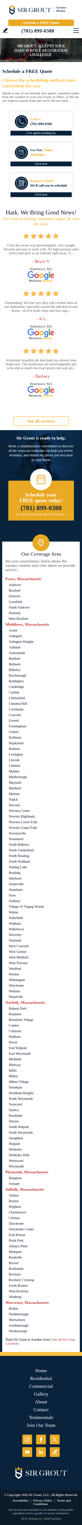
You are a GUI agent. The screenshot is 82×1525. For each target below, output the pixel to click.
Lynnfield (15, 602)
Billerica (14, 670)
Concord (15, 715)
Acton (13, 630)
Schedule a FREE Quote (41, 22)
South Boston (18, 1285)
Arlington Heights (21, 641)
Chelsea (14, 1218)
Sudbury (15, 901)
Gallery (41, 1394)
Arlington (15, 636)
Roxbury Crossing (21, 1280)
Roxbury (15, 1274)
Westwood (16, 1161)
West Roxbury (19, 1291)
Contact (41, 1409)
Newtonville (17, 833)
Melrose (14, 794)
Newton (14, 805)
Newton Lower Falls (23, 822)
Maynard (15, 782)
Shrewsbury (17, 1320)
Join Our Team (41, 1425)
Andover (15, 585)
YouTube (27, 1452)
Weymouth (16, 1166)
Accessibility (20, 1500)
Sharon (14, 1121)
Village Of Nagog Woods (26, 906)
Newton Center (19, 811)
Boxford (14, 590)
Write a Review (5, 30)
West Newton (18, 963)
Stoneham (16, 889)
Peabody (15, 613)
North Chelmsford (21, 850)
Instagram (27, 1439)
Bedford (14, 658)
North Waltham (19, 861)
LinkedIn (41, 1452)
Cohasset (15, 1031)
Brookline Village (21, 1020)
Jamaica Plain (18, 1246)
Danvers (14, 596)
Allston (14, 1195)
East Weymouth (20, 1053)
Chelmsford (17, 698)
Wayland (15, 940)
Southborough (18, 1325)
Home (41, 1370)
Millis (13, 1070)
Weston (14, 974)
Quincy (14, 1110)
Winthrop (15, 1297)
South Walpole (19, 1127)
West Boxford (18, 618)
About (41, 1401)
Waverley (15, 935)
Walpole (14, 1144)
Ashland (14, 647)
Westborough (18, 1331)
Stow (12, 895)
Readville (15, 1257)
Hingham (15, 1178)
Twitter (55, 1439)
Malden (14, 771)
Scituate (14, 1183)
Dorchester (16, 1223)
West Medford (18, 957)
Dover (13, 1042)
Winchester (16, 985)
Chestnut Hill (18, 703)
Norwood (15, 1104)
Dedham (15, 1036)
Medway (15, 1065)
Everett (14, 720)
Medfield (15, 1059)
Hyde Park (16, 1240)
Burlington (16, 681)
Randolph (15, 1115)
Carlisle (14, 692)
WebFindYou (52, 1518)
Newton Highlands (22, 816)
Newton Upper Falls (23, 827)
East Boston (17, 1235)
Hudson (14, 749)
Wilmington (17, 980)
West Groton (17, 952)
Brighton (15, 1206)
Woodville (16, 997)
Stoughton (16, 1138)
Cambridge (16, 687)
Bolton (13, 1308)
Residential (41, 1378)
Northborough (18, 1314)
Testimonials (41, 1417)
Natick (13, 799)
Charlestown (17, 1212)
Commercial (41, 1386)
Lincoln (14, 760)
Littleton (14, 765)
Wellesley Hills (19, 1155)
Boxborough (17, 675)
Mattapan (15, 1252)
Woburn (14, 991)
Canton (14, 1025)
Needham (15, 1087)
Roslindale (16, 1268)
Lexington (16, 754)
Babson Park (17, 1008)
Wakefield (16, 918)
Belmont (15, 664)
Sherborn (15, 878)
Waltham (15, 923)
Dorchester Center (21, 1229)
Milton (13, 1076)
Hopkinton (16, 743)
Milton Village (19, 1082)
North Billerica (19, 844)
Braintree (15, 1014)
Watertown (16, 929)
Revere (14, 1263)
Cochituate (16, 709)
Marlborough (18, 777)
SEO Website (29, 1518)
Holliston (15, 737)
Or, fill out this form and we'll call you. (41, 514)
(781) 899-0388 (37, 31)
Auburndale (17, 653)
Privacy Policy (42, 1500)
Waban (13, 912)
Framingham (17, 726)
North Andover (19, 607)
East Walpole (18, 1048)
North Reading (19, 856)
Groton (14, 732)
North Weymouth (21, 1098)
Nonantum (16, 839)
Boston (14, 1201)
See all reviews (41, 421)
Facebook (41, 1439)
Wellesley (15, 1149)
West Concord (18, 946)
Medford (15, 788)
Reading (14, 873)
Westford (15, 968)
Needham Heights (21, 1093)
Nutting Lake (18, 867)
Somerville (16, 884)
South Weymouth (21, 1132)
